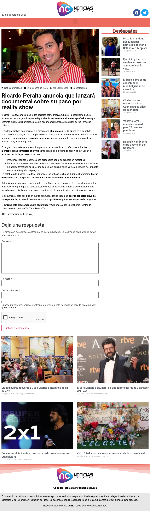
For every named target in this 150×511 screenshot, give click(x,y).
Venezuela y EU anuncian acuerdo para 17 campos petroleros (133, 125)
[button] (75, 21)
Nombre (6, 279)
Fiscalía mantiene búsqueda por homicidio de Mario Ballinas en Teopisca (135, 43)
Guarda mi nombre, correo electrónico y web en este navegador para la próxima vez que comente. (48, 306)
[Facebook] (136, 12)
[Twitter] (145, 12)
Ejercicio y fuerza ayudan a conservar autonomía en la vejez (134, 64)
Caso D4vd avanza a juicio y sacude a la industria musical (111, 453)
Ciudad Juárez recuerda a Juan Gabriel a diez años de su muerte (134, 105)
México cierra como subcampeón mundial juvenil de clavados (134, 84)
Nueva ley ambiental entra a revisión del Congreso (135, 144)
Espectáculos (80, 88)
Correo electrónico (12, 290)
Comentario (8, 241)
